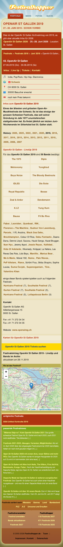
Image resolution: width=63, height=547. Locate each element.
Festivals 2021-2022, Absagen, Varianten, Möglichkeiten (27, 443)
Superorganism (35, 267)
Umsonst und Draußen (37, 507)
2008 (12, 142)
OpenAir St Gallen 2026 (16, 42)
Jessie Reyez (35, 245)
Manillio (34, 254)
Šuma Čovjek (18, 267)
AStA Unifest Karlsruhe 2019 (15, 422)
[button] (31, 386)
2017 (6, 138)
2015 (19, 138)
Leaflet (33, 409)
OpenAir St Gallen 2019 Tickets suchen (25, 347)
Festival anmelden (17, 516)
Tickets (26, 70)
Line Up (15, 70)
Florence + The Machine (16, 228)
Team (45, 534)
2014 (26, 138)
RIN (36, 224)
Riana (21, 263)
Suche (49, 16)
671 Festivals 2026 (46, 520)
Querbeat (28, 224)
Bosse (44, 192)
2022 (28, 133)
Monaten (27, 502)
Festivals (15, 16)
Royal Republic (16, 192)
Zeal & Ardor (16, 200)
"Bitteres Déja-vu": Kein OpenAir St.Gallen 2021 (24, 433)
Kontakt (36, 70)
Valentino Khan (11, 271)
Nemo (31, 258)
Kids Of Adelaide (12, 249)
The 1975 (16, 159)
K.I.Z (16, 208)
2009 (6, 142)
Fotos (39, 16)
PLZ (17, 507)
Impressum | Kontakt (24, 538)
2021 (34, 133)
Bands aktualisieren (16, 520)
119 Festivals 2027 (46, 516)
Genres (36, 502)
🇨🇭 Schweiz (14, 82)
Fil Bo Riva (44, 216)
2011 (46, 138)
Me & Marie (9, 258)
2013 (32, 138)
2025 (21, 133)
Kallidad (48, 245)
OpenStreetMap (45, 409)
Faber (6, 224)
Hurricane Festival (13, 286)
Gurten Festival (12, 290)
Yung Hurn (43, 208)
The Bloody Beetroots (43, 175)
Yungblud (44, 167)
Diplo (44, 159)
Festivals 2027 (16, 525)
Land (45, 502)
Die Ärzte (43, 184)
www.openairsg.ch (21, 330)
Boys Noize (16, 175)
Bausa (16, 216)
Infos (6, 70)
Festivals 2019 (21, 54)
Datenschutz (42, 538)
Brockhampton (11, 237)
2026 (14, 133)
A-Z (23, 507)
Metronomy (16, 167)
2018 (54, 133)
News (28, 16)
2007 (19, 142)
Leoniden (16, 224)
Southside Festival (37, 286)
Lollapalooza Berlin (38, 295)
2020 (41, 133)
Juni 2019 (35, 54)
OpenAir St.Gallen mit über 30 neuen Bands (22, 491)
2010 (53, 138)
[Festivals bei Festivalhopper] (31, 7)
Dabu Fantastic (44, 237)
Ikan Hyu (8, 245)
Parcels (7, 233)
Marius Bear (46, 254)
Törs (47, 267)
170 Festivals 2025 (46, 525)
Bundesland (55, 502)
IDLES (16, 184)
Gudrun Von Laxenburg (42, 228)
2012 (39, 138)
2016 (12, 138)
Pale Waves (42, 258)
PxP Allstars (10, 263)
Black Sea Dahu (35, 233)
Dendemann (43, 200)
